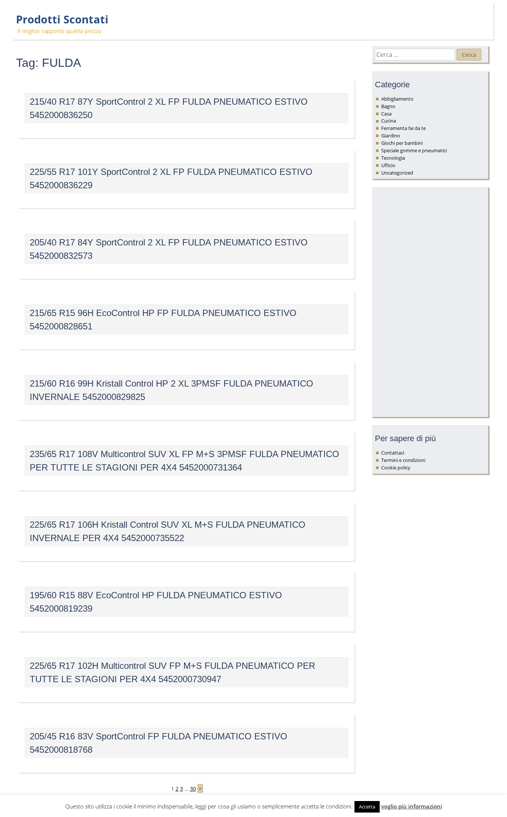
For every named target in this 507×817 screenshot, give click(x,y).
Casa (386, 113)
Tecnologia (393, 157)
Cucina (388, 120)
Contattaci (392, 452)
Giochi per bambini (402, 143)
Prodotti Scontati (62, 19)
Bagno (388, 106)
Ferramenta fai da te (403, 128)
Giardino (390, 135)
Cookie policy (395, 467)
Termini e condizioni (403, 460)
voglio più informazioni (411, 806)
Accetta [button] (367, 806)
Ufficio (388, 165)
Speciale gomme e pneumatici (414, 150)
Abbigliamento (397, 98)
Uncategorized (397, 172)
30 (193, 788)
